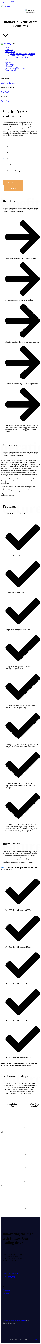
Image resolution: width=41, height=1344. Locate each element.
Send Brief (5, 92)
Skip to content (6, 2)
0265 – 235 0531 (9, 1277)
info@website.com (7, 83)
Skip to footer (17, 2)
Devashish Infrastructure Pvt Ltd (14, 1321)
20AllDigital (34, 1339)
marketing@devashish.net (12, 1273)
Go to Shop (5, 101)
